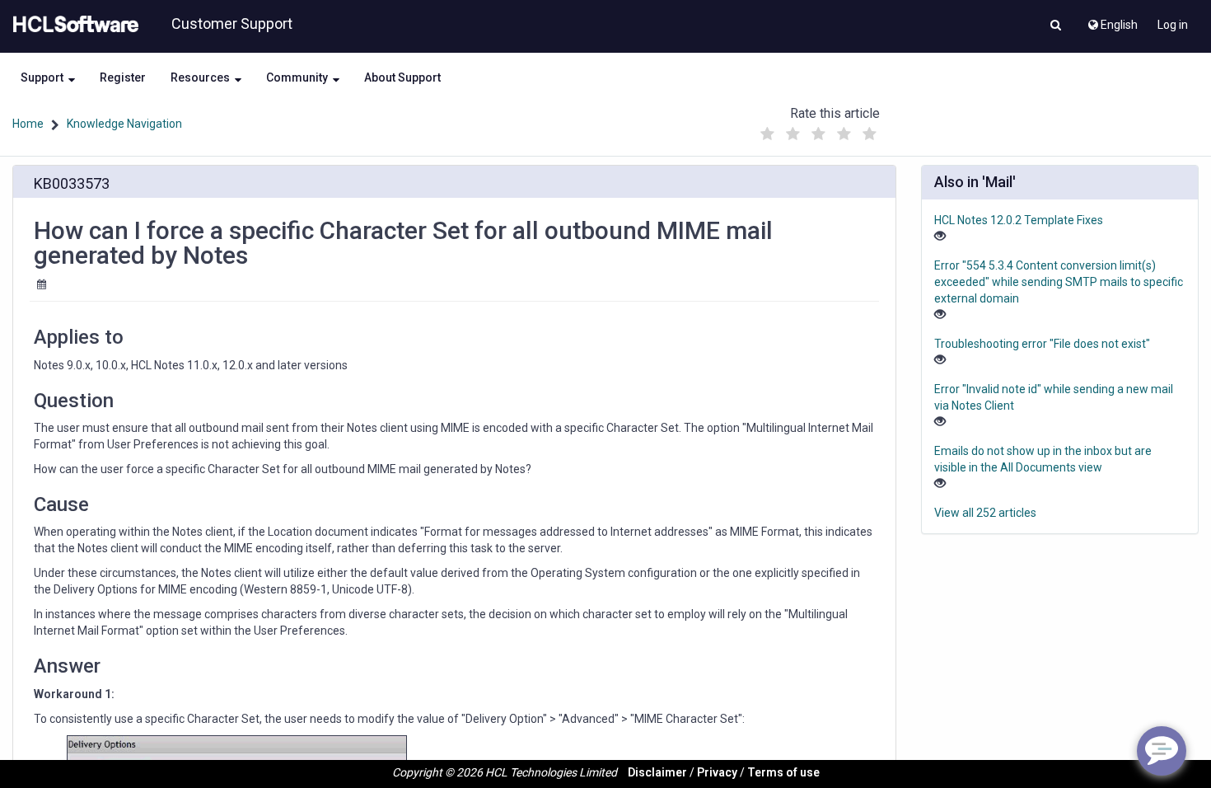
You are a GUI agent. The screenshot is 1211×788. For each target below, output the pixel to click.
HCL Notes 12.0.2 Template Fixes (1018, 220)
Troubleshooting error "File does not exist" (1042, 343)
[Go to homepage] (72, 24)
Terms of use (783, 772)
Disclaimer (657, 772)
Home (28, 123)
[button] (1056, 26)
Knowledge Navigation (124, 123)
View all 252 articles (985, 512)
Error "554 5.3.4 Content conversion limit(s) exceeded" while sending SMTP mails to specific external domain (1058, 282)
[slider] (819, 129)
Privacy (717, 772)
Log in (1172, 24)
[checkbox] (768, 134)
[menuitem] (1112, 20)
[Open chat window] (1161, 751)
